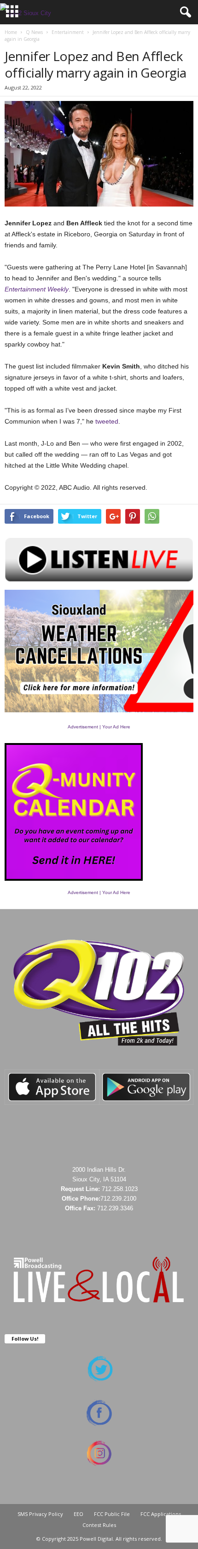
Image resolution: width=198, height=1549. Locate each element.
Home (11, 32)
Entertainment (68, 32)
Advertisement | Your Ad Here (99, 726)
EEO (78, 1513)
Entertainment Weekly (37, 289)
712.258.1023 (120, 1189)
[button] (184, 12)
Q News (34, 32)
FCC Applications (160, 1513)
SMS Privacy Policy (40, 1513)
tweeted (106, 421)
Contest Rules (99, 1524)
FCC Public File (112, 1513)
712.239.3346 (115, 1208)
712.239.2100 (118, 1198)
